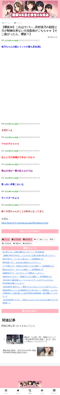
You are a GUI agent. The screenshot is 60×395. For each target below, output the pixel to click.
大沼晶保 (17, 239)
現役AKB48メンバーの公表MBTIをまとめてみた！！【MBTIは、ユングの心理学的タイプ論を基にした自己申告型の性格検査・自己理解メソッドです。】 (30, 293)
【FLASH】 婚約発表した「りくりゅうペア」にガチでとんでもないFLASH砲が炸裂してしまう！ (28, 281)
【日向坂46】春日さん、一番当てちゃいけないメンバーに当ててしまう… (30, 287)
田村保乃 (28, 239)
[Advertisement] (30, 87)
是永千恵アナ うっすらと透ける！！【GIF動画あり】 (23, 259)
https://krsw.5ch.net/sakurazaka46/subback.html (24, 223)
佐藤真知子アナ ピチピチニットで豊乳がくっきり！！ (23, 273)
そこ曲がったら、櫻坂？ (45, 239)
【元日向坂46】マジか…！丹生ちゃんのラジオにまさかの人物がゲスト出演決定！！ (30, 301)
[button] (54, 353)
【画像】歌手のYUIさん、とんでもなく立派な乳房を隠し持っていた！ (29, 255)
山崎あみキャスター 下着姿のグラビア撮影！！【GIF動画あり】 (27, 277)
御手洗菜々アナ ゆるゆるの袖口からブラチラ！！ (22, 262)
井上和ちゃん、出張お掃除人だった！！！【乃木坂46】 (24, 252)
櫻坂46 (18, 243)
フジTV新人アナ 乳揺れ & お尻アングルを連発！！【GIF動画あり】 (28, 266)
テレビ (6, 239)
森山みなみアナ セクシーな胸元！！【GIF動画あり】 (23, 270)
